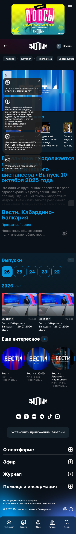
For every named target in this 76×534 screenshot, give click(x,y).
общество (33, 234)
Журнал (12, 474)
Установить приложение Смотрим (38, 432)
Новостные (10, 231)
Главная (9, 58)
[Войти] (59, 46)
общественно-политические (22, 232)
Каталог (26, 58)
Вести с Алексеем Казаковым (59, 376)
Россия (25, 225)
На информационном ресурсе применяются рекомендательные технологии (29, 502)
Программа (45, 58)
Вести (5, 373)
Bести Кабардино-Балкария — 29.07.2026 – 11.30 (18, 326)
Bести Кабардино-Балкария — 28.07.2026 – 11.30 (55, 326)
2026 (18, 285)
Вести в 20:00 (36, 373)
